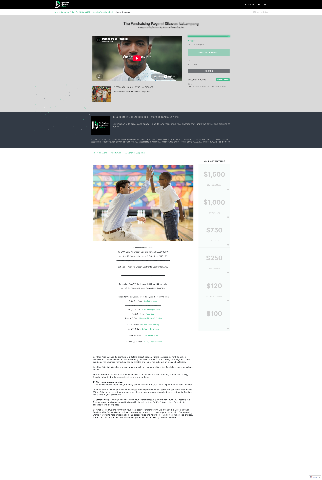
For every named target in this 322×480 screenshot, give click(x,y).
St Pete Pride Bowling (150, 325)
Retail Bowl (150, 314)
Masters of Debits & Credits (150, 318)
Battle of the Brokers (150, 329)
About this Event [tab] (100, 153)
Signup (250, 4)
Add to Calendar (223, 80)
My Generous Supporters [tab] (135, 153)
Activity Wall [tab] (116, 153)
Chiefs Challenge (150, 301)
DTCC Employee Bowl (153, 342)
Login (263, 4)
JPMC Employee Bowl (151, 310)
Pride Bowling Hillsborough (150, 305)
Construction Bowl (150, 335)
